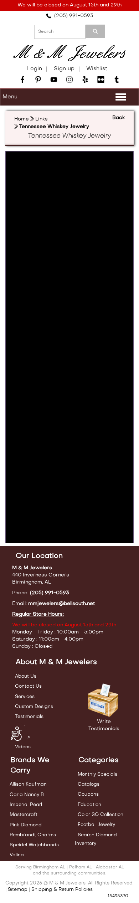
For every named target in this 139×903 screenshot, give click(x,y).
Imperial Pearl (26, 804)
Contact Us (28, 686)
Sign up (64, 68)
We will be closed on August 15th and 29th (69, 5)
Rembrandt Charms (33, 835)
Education (89, 804)
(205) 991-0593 (72, 16)
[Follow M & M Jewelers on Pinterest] (38, 79)
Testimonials (29, 716)
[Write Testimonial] (104, 700)
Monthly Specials (97, 774)
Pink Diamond (26, 825)
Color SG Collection (100, 814)
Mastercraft (23, 814)
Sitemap (17, 889)
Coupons (88, 794)
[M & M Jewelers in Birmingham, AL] (69, 53)
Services (25, 696)
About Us (25, 676)
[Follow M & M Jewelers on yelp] (85, 79)
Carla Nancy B (27, 794)
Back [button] (118, 118)
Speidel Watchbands (34, 845)
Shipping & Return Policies (62, 889)
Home (21, 119)
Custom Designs (34, 706)
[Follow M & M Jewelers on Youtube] (54, 79)
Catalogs (88, 784)
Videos (23, 747)
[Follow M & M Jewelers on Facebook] (22, 79)
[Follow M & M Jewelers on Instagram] (69, 79)
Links (41, 119)
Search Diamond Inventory (96, 839)
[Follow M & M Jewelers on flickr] (101, 79)
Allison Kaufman (28, 784)
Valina (17, 855)
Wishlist (96, 68)
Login (34, 68)
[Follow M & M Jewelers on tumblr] (116, 79)
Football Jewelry (96, 824)
